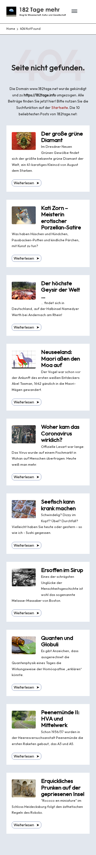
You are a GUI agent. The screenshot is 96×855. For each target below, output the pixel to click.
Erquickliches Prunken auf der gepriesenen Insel (62, 787)
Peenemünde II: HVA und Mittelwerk (60, 719)
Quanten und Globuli (57, 641)
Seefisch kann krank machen (58, 505)
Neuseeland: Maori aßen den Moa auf (60, 358)
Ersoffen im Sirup (62, 570)
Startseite (59, 107)
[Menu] (73, 12)
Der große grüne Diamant (62, 137)
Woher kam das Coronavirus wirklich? (60, 433)
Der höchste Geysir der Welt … (60, 290)
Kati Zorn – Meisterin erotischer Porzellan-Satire (61, 217)
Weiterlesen (26, 183)
